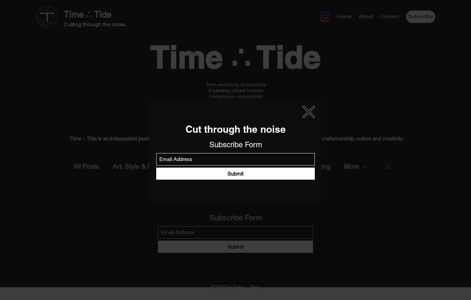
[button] (309, 112)
